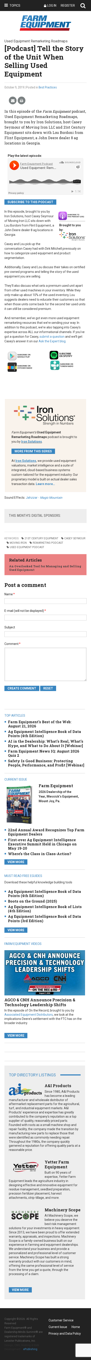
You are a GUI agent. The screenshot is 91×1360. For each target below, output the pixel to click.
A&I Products (58, 1085)
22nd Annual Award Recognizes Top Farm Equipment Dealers (46, 832)
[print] (21, 101)
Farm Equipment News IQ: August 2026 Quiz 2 (43, 753)
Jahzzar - (44, 497)
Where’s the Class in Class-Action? (39, 853)
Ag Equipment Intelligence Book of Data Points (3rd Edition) (44, 918)
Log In (51, 5)
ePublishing (30, 1349)
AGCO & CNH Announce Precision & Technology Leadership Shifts (39, 1002)
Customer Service (61, 1320)
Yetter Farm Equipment (57, 1164)
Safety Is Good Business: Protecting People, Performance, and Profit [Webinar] (46, 763)
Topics (14, 5)
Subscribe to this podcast (30, 202)
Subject (9, 627)
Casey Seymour (74, 538)
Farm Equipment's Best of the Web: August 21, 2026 (39, 723)
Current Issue (58, 1327)
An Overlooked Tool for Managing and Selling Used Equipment (45, 568)
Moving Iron (18, 542)
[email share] (13, 101)
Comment (12, 644)
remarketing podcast (48, 542)
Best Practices (48, 87)
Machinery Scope (62, 1209)
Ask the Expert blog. (52, 341)
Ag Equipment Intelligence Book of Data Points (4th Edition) (44, 733)
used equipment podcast (27, 547)
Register (68, 5)
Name (9, 594)
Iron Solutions (31, 441)
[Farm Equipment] (19, 805)
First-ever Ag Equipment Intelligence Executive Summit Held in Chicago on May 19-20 (42, 843)
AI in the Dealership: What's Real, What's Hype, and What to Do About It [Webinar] (45, 743)
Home (76, 1327)
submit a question (52, 336)
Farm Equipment (56, 785)
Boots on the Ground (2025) (32, 901)
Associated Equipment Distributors (28, 1014)
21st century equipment (41, 538)
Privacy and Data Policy (65, 1333)
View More (16, 862)
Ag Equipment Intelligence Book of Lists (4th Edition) (45, 908)
